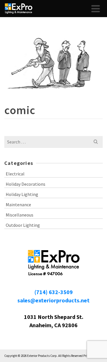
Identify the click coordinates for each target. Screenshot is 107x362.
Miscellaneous (19, 215)
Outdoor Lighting (23, 225)
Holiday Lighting (22, 194)
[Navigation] (95, 8)
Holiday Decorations (25, 184)
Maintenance (18, 204)
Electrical (15, 174)
